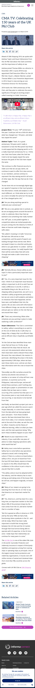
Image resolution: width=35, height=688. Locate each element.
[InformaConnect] (9, 652)
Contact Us (26, 663)
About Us (4, 665)
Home (3, 663)
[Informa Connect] (14, 652)
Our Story (4, 668)
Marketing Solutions (17, 663)
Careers (14, 665)
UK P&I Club (9, 540)
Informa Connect (6, 4)
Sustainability (16, 668)
